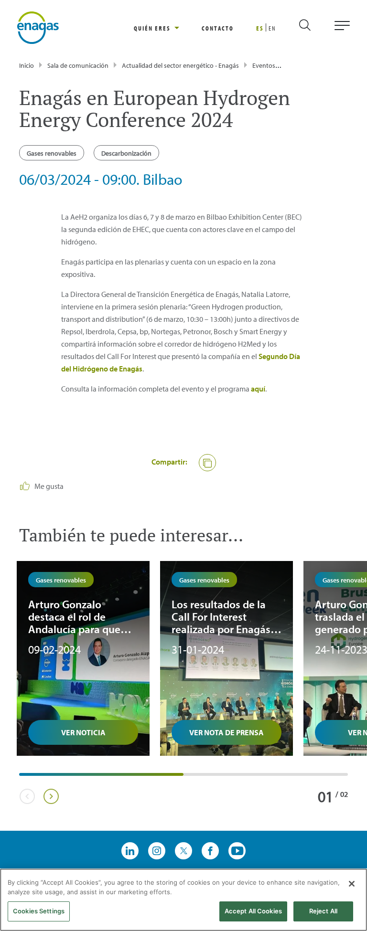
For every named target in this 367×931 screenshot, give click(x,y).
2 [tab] (188, 778)
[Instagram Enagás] (156, 850)
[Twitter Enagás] (183, 850)
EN (272, 28)
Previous (27, 796)
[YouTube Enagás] (237, 850)
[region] (168, 27)
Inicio (26, 65)
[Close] (351, 883)
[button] (207, 462)
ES (260, 28)
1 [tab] (24, 778)
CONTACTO (218, 28)
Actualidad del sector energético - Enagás (180, 65)
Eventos (263, 65)
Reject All (323, 911)
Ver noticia (83, 732)
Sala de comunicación (77, 65)
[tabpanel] (83, 658)
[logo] (38, 27)
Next (51, 796)
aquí (258, 388)
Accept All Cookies (253, 911)
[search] (313, 27)
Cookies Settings (39, 911)
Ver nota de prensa (226, 732)
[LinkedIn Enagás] (130, 850)
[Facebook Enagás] (210, 850)
